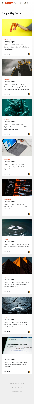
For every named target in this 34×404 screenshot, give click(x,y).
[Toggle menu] (31, 3)
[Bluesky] (18, 387)
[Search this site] (27, 3)
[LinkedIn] (15, 387)
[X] (12, 387)
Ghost (20, 391)
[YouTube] (21, 387)
